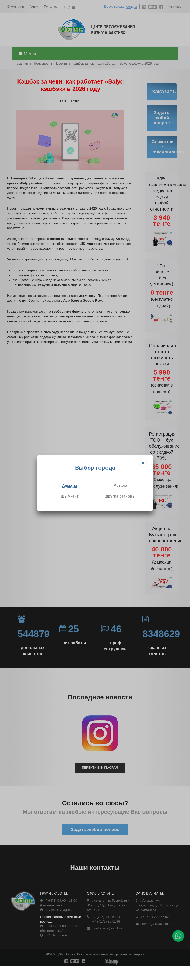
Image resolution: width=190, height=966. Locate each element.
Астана (120, 485)
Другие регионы (120, 496)
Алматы (69, 485)
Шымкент (70, 496)
